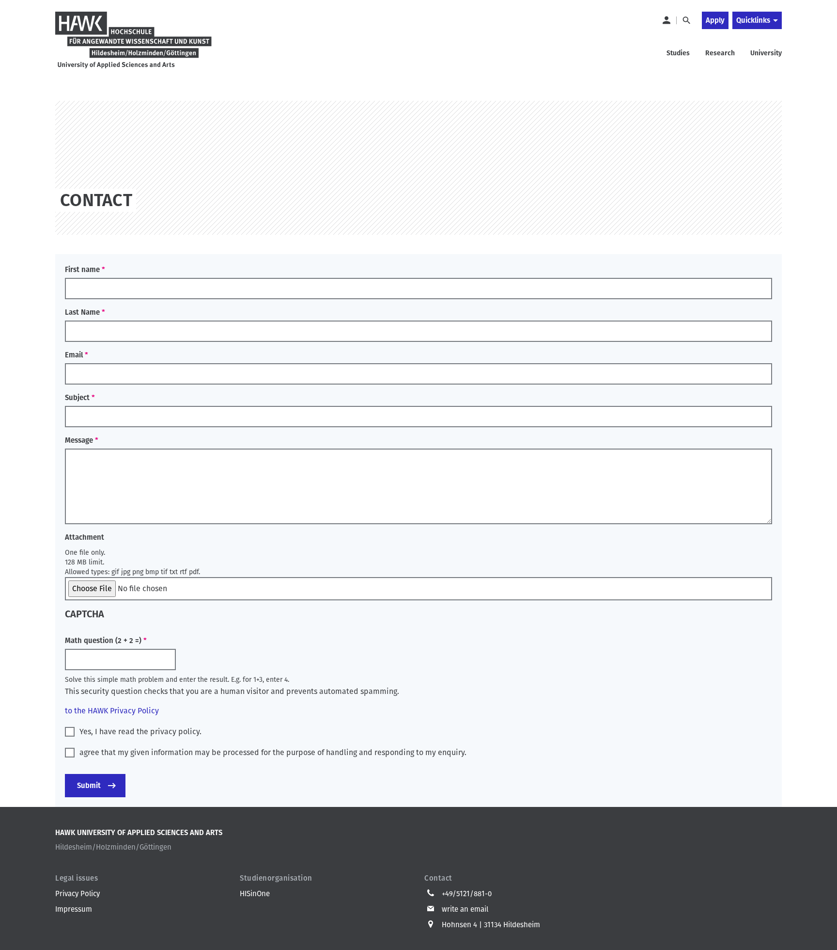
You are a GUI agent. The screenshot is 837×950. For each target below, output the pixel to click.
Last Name (82, 312)
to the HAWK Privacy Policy (112, 710)
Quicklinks (753, 20)
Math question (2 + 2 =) (103, 640)
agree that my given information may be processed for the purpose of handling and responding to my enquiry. (272, 752)
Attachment (84, 537)
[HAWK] (133, 41)
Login (666, 20)
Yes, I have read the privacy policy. (140, 731)
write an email (465, 909)
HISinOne (255, 893)
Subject (77, 397)
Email (74, 355)
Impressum (73, 909)
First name (82, 269)
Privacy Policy (77, 893)
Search (686, 20)
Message (79, 440)
